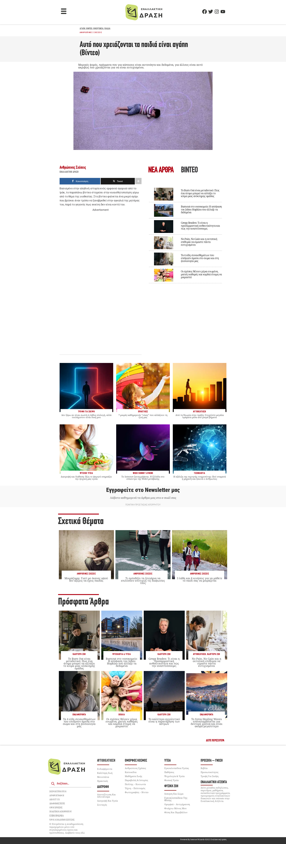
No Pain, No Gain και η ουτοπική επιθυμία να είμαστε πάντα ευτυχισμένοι (199, 242)
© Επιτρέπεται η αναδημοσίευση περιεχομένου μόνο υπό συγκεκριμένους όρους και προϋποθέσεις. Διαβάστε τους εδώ (67, 828)
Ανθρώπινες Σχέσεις (91, 32)
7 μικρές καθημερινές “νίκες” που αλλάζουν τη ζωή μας (142, 416)
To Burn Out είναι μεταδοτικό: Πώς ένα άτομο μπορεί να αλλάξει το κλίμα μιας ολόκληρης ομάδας (200, 193)
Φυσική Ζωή (171, 786)
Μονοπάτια (103, 776)
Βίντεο (89, 29)
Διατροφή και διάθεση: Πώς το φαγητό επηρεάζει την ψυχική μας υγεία (86, 477)
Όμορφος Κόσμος (136, 760)
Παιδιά (107, 29)
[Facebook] (204, 11)
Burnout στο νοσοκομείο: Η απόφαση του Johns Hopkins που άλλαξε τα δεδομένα (201, 209)
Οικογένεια (98, 29)
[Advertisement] (100, 257)
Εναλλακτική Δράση (69, 172)
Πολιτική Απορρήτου (60, 811)
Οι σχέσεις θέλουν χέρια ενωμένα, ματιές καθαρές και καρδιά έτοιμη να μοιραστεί (201, 274)
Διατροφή (103, 787)
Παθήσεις (169, 772)
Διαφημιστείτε (57, 803)
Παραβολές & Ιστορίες (136, 780)
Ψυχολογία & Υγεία (121, 654)
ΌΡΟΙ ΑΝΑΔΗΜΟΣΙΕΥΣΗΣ (62, 819)
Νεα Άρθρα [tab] (161, 170)
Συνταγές (102, 804)
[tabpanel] (185, 233)
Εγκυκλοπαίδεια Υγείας (176, 768)
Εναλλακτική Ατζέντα (214, 782)
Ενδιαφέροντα (79, 714)
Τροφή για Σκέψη (210, 776)
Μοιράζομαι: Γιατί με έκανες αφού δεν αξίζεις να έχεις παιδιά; (86, 579)
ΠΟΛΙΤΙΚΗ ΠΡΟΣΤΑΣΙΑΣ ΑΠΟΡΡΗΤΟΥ (143, 505)
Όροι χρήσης (55, 807)
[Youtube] (222, 11)
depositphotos (57, 791)
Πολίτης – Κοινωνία (135, 784)
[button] (64, 11)
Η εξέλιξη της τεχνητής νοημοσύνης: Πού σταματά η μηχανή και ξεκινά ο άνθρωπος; (199, 477)
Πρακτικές (102, 780)
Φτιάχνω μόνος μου (175, 808)
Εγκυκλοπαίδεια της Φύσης (175, 799)
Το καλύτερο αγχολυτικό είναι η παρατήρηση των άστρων (164, 721)
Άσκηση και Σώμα (173, 793)
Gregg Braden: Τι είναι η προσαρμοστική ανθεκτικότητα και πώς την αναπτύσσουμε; (200, 225)
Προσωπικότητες (209, 772)
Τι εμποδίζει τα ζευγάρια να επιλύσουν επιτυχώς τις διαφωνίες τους (143, 580)
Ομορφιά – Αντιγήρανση (177, 804)
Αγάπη (82, 29)
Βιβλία (122, 714)
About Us (54, 799)
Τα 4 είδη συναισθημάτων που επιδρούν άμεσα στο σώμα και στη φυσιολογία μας (200, 258)
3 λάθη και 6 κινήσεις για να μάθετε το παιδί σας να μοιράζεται (199, 579)
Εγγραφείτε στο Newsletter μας (143, 490)
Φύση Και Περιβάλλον (176, 812)
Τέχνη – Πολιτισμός (135, 788)
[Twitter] (210, 11)
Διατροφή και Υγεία (107, 800)
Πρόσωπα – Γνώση (212, 760)
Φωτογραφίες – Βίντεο (137, 792)
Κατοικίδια (130, 772)
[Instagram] (216, 11)
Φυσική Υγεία (171, 780)
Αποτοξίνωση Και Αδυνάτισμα (106, 795)
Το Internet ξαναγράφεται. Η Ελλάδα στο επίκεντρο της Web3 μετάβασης (142, 477)
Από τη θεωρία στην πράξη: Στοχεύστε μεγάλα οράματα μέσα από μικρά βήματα (199, 416)
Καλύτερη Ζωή (79, 654)
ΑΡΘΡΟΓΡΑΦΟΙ (56, 795)
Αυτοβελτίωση (199, 654)
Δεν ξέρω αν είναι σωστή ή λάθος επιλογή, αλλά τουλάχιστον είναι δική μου (86, 416)
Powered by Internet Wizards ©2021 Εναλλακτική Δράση (203, 839)
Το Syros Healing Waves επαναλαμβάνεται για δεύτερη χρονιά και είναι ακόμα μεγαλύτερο (206, 722)
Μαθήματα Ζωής (133, 776)
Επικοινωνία (56, 815)
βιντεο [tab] (189, 170)
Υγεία (167, 760)
